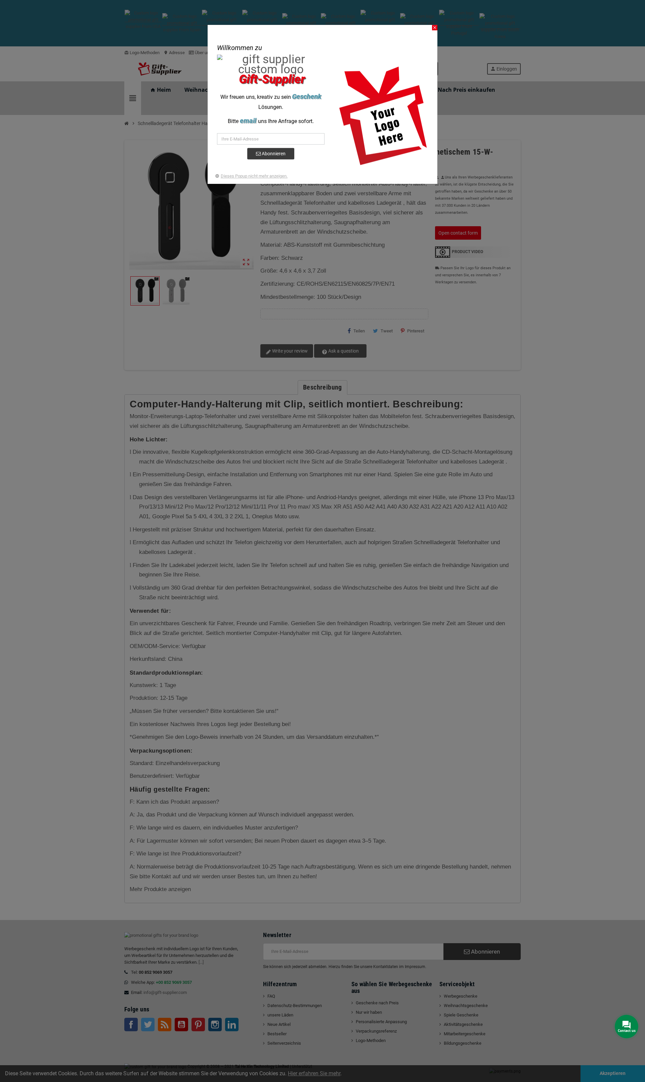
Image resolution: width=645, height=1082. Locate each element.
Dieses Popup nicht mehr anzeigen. (254, 175)
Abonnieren (273, 153)
